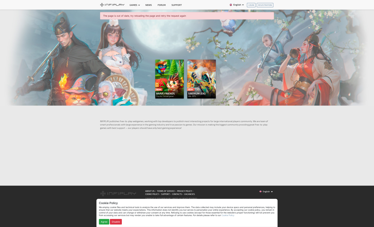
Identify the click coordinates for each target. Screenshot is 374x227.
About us (150, 191)
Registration (265, 5)
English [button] (237, 4)
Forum (162, 5)
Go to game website (200, 95)
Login (251, 5)
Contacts (177, 194)
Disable (116, 221)
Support (177, 5)
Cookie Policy (152, 194)
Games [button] (134, 5)
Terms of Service (166, 191)
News (148, 5)
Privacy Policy (184, 191)
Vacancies (189, 194)
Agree (104, 221)
